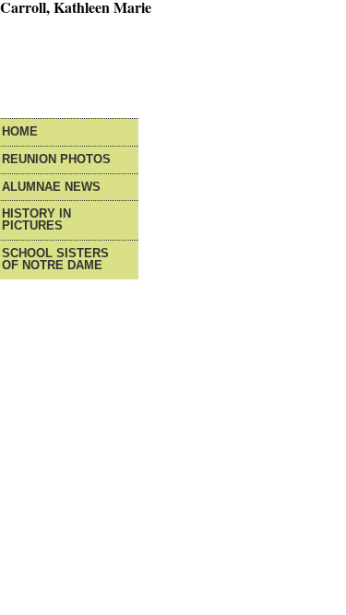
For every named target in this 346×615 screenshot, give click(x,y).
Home (20, 132)
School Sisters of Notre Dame (55, 260)
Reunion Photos (56, 160)
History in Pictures (36, 220)
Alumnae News (51, 188)
